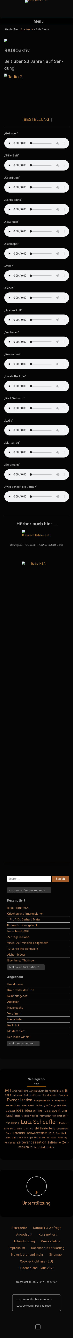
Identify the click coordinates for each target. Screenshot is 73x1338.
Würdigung (9, 1143)
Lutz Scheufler (39, 1122)
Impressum (17, 1248)
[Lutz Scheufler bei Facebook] (55, 1299)
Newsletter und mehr (27, 1254)
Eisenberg (63, 1095)
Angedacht (24, 1234)
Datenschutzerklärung (47, 1248)
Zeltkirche (54, 1142)
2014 (7, 1090)
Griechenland (28, 1105)
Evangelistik (60, 1100)
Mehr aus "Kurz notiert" (24, 966)
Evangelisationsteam (43, 1100)
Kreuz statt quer (59, 1116)
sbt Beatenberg (45, 1128)
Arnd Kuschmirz (20, 1091)
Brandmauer (16, 1095)
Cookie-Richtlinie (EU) (36, 1261)
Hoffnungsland (53, 1105)
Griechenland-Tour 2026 (36, 1268)
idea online (33, 1110)
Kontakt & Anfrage (47, 1228)
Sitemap (55, 1254)
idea (20, 1110)
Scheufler (19, 1133)
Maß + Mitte (16, 1128)
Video (53, 1137)
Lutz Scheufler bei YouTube (27, 890)
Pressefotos (50, 1241)
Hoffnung (40, 1105)
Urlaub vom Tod (41, 1137)
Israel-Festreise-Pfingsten (26, 1116)
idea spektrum (55, 1110)
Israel (9, 1115)
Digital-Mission (49, 1095)
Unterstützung (36, 1203)
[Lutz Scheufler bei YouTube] (55, 1305)
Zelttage (34, 1147)
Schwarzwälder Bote (40, 1133)
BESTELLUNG (36, 119)
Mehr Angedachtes (21, 1043)
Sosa (58, 1133)
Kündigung (12, 1123)
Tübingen (28, 1137)
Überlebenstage (47, 1147)
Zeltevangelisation (31, 1142)
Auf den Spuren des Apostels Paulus (46, 1091)
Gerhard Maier (13, 1105)
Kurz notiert (48, 1234)
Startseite (19, 1228)
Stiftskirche (17, 1137)
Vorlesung (62, 1137)
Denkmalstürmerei (32, 1095)
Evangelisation (19, 1100)
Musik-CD (28, 1128)
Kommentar (45, 1116)
